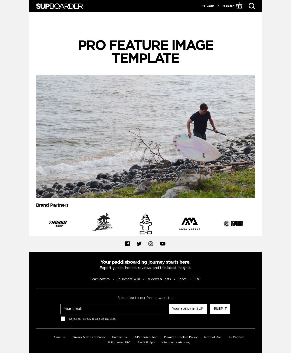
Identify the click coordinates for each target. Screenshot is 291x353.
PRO (196, 279)
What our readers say (175, 342)
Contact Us (119, 337)
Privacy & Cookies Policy (88, 337)
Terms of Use (212, 337)
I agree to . (92, 319)
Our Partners (236, 337)
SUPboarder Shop (145, 337)
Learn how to (100, 279)
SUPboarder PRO (119, 342)
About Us (59, 337)
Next (258, 224)
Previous (33, 224)
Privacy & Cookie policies (98, 319)
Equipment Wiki (128, 279)
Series (182, 279)
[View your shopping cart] (239, 6)
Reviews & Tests (159, 279)
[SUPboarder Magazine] (59, 6)
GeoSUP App (146, 342)
